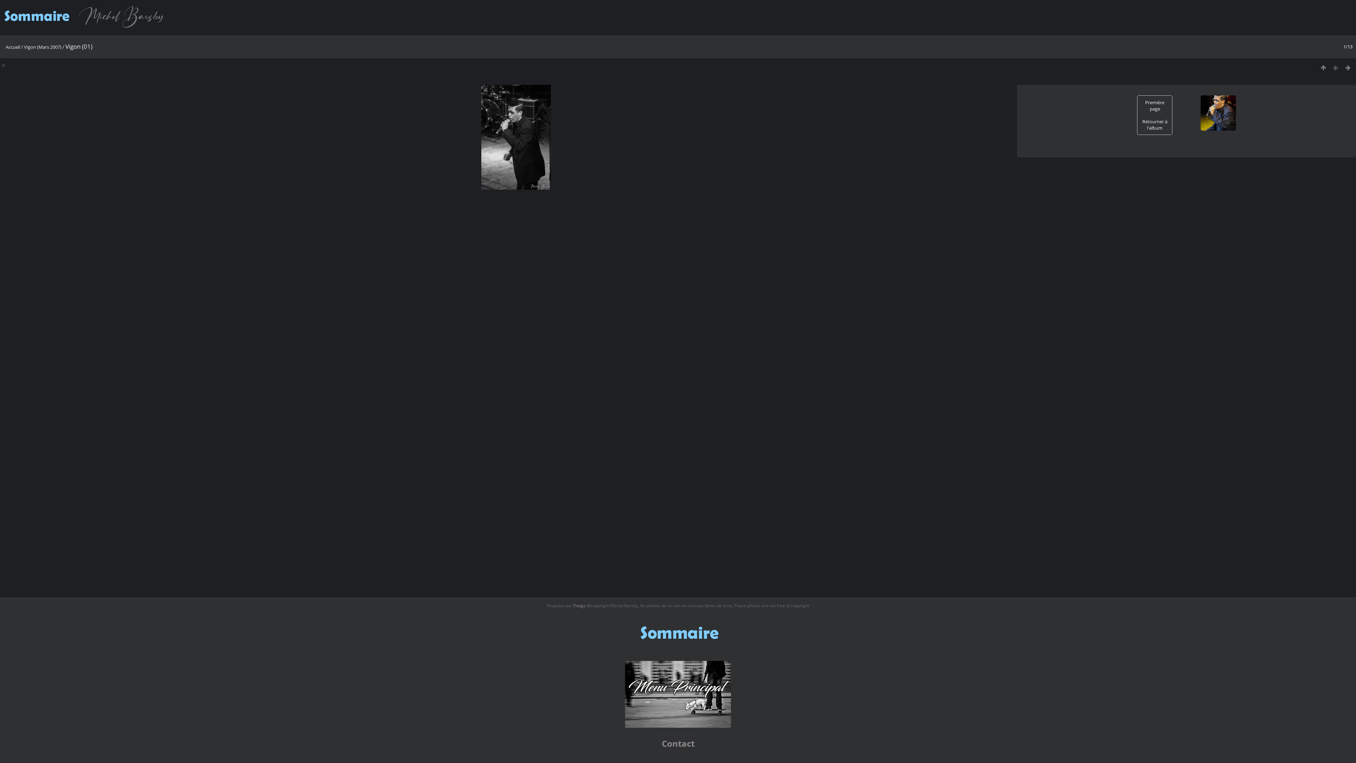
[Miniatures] (1323, 68)
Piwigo (579, 606)
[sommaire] (86, 27)
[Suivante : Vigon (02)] (1348, 68)
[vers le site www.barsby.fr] (678, 726)
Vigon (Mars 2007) (42, 47)
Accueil (13, 47)
